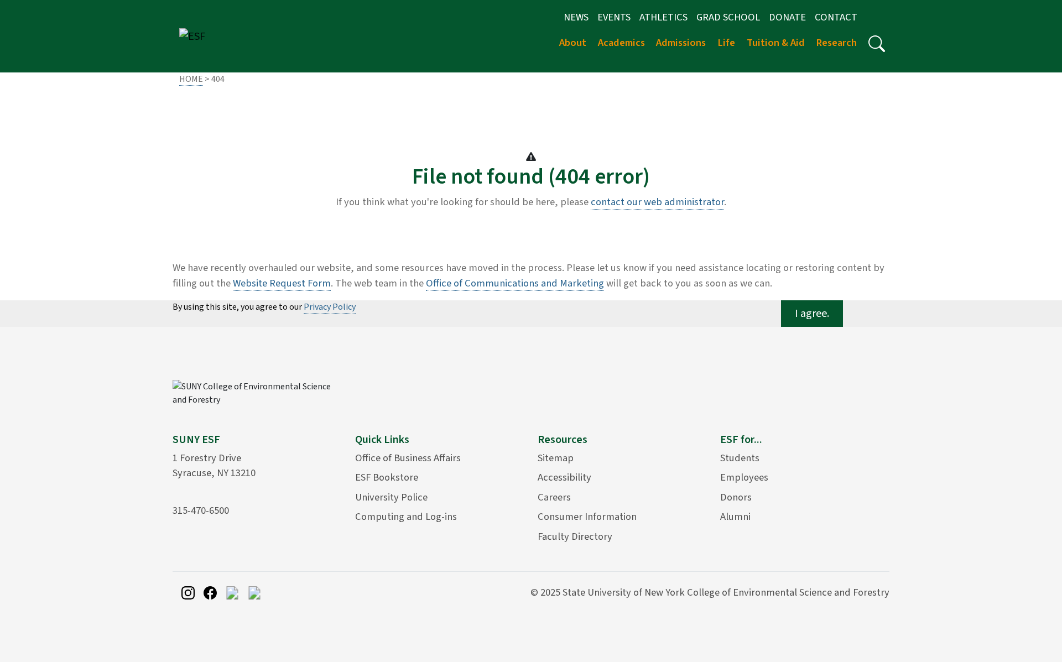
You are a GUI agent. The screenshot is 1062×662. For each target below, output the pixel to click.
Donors (736, 497)
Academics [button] (621, 42)
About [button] (572, 42)
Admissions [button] (681, 42)
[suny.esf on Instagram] (188, 592)
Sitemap (556, 458)
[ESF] (192, 35)
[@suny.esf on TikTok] (232, 592)
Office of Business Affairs (408, 458)
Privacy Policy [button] (330, 307)
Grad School (728, 17)
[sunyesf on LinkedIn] (254, 592)
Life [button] (726, 42)
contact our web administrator (657, 202)
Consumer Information (587, 516)
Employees (744, 477)
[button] (876, 43)
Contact (836, 17)
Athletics (663, 17)
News (576, 17)
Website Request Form (282, 283)
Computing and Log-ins (406, 516)
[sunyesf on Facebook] (210, 592)
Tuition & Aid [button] (776, 42)
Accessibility (564, 477)
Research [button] (836, 42)
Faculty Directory (575, 536)
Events (614, 17)
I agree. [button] (812, 313)
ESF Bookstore (386, 477)
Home (191, 79)
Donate (787, 17)
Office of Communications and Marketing (515, 283)
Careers (554, 497)
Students (739, 458)
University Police (391, 497)
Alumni (735, 516)
